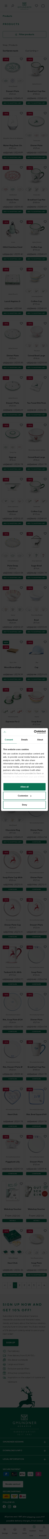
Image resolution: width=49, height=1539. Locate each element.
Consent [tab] (9, 739)
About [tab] (40, 739)
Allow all (24, 786)
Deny (24, 804)
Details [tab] (24, 739)
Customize (23, 795)
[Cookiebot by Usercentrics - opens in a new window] (34, 732)
